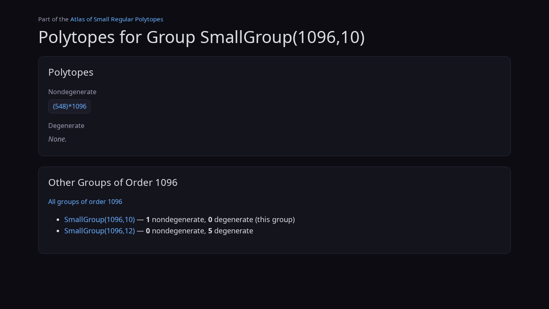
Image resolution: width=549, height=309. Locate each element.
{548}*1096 (69, 106)
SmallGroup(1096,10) (99, 219)
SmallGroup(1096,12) (99, 230)
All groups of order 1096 (85, 201)
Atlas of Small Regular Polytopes (116, 19)
